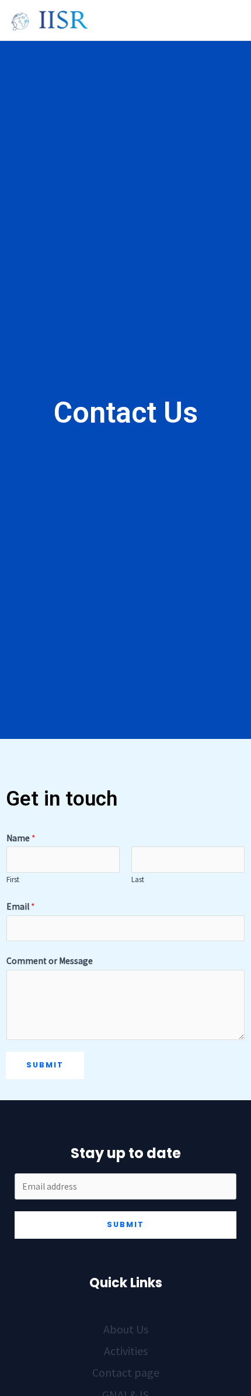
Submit (45, 1065)
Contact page (125, 1372)
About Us (125, 1329)
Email (20, 906)
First (12, 879)
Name (20, 838)
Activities (126, 1350)
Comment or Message (49, 960)
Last (137, 879)
